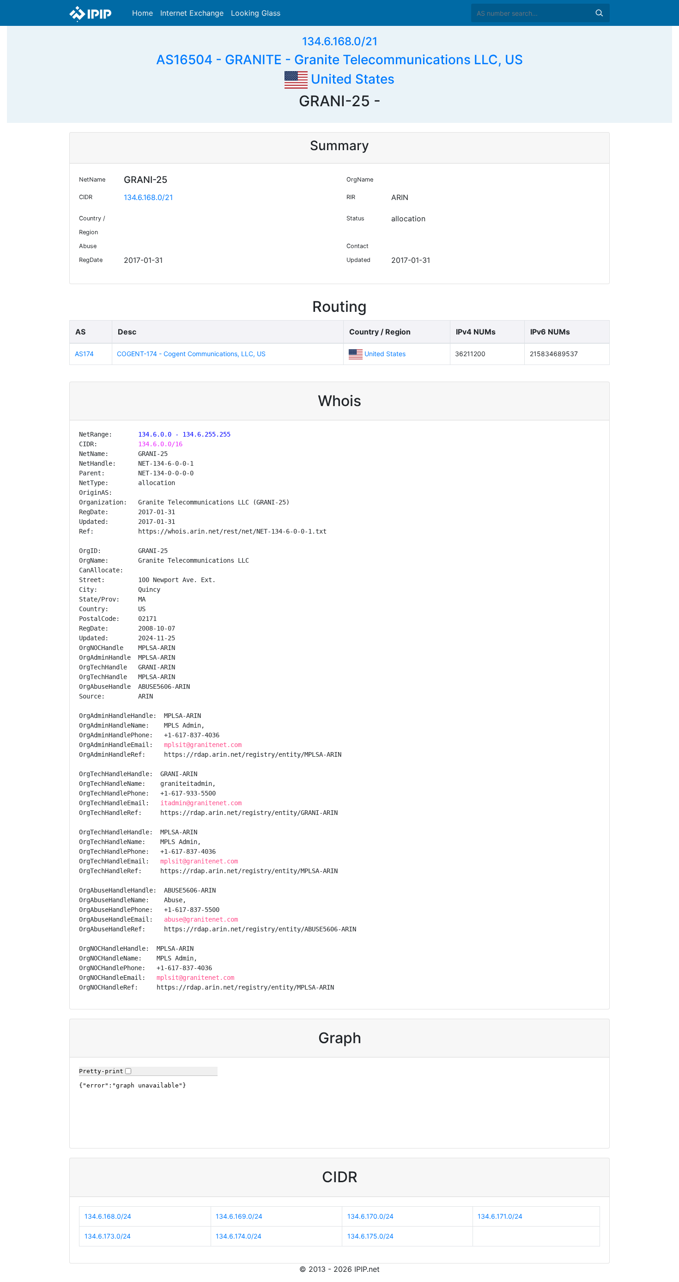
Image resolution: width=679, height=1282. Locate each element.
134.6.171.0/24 (500, 1216)
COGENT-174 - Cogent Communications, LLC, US (191, 354)
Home (142, 13)
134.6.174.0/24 (238, 1236)
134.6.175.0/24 (370, 1236)
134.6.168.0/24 (108, 1216)
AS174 (84, 354)
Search (599, 13)
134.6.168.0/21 (339, 41)
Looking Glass (255, 13)
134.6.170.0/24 (370, 1216)
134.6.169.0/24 (239, 1216)
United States (351, 79)
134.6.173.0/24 (108, 1236)
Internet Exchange (192, 13)
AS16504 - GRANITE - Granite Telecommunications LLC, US (339, 59)
